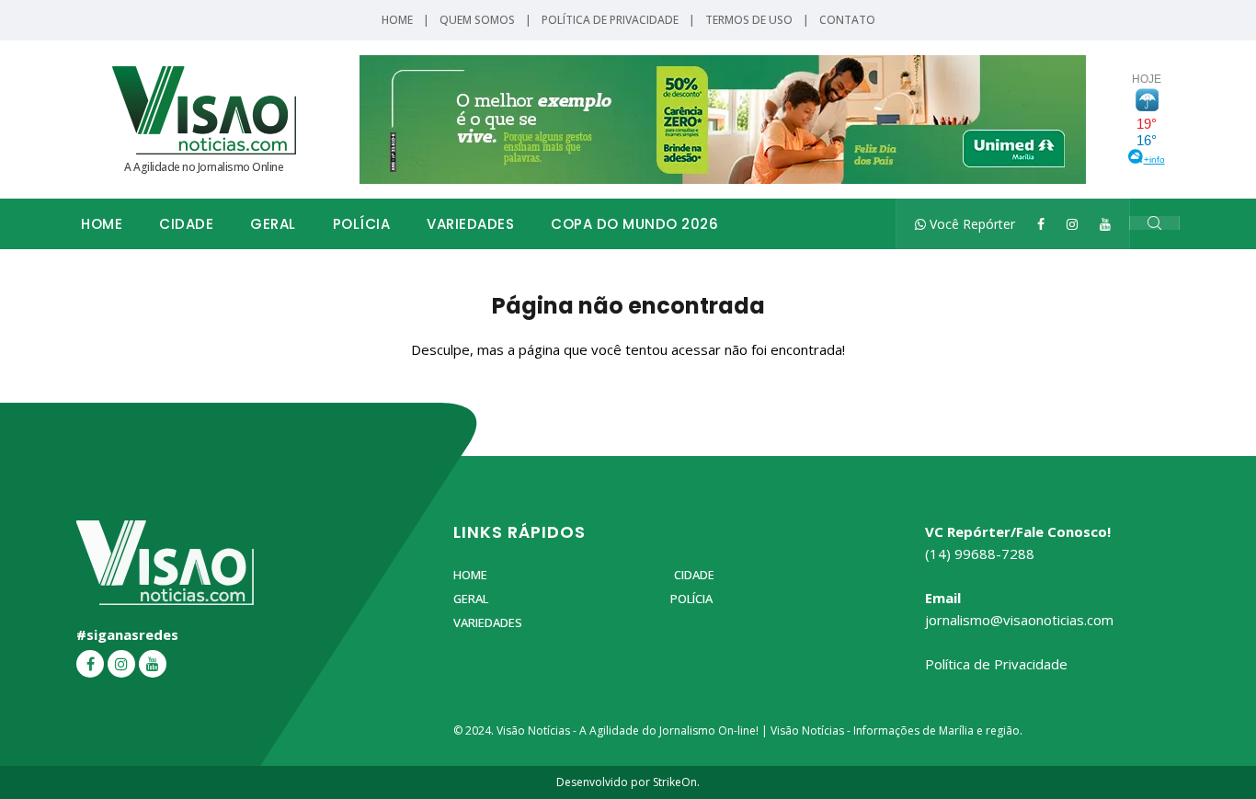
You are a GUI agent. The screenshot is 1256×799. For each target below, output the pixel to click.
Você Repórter (970, 224)
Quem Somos (477, 20)
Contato (847, 20)
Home (397, 20)
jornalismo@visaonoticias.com (1019, 620)
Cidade (186, 224)
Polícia (362, 224)
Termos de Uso (749, 20)
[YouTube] (1105, 224)
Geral (273, 224)
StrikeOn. (676, 782)
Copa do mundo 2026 (634, 224)
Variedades (470, 224)
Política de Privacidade (610, 20)
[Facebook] (1041, 224)
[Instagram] (1072, 224)
